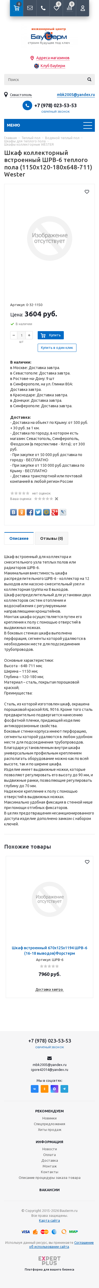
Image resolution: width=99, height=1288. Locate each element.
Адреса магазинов (53, 58)
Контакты (49, 1172)
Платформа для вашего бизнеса (49, 1269)
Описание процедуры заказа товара (50, 1177)
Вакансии (49, 1190)
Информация (49, 1142)
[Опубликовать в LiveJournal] (63, 512)
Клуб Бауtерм (53, 66)
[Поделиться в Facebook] (30, 512)
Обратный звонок (55, 111)
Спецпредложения (49, 1124)
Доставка (49, 1160)
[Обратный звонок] (43, 8)
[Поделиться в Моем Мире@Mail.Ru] (46, 512)
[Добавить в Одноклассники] (21, 512)
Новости (49, 1149)
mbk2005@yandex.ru (76, 94)
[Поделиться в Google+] (54, 512)
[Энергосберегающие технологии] (49, 36)
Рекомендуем (49, 1111)
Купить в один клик (57, 347)
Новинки (49, 1118)
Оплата (49, 1155)
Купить (55, 335)
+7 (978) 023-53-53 (55, 105)
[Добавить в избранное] (86, 191)
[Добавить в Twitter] (38, 512)
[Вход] (82, 8)
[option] (49, 927)
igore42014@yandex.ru (49, 1069)
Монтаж (50, 1166)
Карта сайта (49, 1220)
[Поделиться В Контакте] (13, 512)
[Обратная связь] (29, 8)
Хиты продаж (49, 1129)
